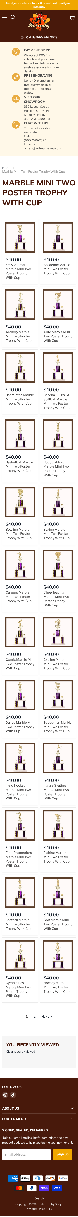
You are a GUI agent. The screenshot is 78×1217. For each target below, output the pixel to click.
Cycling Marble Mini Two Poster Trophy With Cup (57, 664)
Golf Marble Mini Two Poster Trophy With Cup (58, 924)
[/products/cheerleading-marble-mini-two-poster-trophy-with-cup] (58, 565)
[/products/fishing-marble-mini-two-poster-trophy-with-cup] (58, 825)
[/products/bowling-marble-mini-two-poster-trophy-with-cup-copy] (20, 502)
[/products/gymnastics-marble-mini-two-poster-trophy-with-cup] (20, 955)
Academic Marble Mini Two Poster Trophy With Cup (57, 269)
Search (39, 1198)
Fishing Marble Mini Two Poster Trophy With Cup (57, 857)
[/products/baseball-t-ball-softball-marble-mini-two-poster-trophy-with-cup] (58, 367)
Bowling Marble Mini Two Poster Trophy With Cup (19, 534)
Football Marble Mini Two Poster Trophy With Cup (19, 924)
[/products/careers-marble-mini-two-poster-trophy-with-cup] (20, 565)
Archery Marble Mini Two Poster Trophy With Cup (19, 336)
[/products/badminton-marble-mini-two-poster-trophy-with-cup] (20, 367)
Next (45, 1016)
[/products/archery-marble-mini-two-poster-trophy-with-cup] (20, 304)
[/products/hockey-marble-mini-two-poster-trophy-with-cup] (58, 955)
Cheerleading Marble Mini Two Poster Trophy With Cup (56, 598)
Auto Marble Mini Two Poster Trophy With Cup (58, 336)
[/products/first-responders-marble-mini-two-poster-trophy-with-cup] (20, 825)
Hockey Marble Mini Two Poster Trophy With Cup (57, 987)
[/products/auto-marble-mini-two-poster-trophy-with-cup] (58, 304)
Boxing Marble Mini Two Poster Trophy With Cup (57, 534)
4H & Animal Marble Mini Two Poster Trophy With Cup (18, 271)
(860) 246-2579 (46, 37)
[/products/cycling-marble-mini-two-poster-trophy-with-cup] (58, 632)
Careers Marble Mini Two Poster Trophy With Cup (19, 596)
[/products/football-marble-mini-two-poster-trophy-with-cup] (20, 892)
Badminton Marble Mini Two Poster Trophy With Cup (20, 399)
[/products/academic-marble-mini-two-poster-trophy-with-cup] (58, 237)
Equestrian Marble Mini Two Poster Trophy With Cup (58, 727)
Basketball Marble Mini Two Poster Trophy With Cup (19, 466)
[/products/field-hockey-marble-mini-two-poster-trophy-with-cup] (20, 758)
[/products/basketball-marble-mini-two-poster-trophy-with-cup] (20, 434)
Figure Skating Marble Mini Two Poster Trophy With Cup (56, 792)
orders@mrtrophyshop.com (42, 148)
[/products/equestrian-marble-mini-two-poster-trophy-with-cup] (58, 695)
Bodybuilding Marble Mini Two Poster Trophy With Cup (56, 468)
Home (6, 168)
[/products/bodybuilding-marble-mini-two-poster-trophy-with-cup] (58, 434)
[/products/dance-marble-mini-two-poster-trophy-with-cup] (20, 695)
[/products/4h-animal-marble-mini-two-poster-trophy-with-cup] (20, 237)
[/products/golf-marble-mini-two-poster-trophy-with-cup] (58, 892)
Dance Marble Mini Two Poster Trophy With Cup (20, 727)
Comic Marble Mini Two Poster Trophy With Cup (20, 664)
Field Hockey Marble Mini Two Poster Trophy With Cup (18, 792)
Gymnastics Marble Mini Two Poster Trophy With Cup (18, 989)
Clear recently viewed (20, 1051)
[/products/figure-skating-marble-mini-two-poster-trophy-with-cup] (58, 758)
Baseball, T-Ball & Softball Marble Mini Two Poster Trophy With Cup (57, 401)
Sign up (63, 1154)
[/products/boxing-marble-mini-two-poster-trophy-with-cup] (58, 502)
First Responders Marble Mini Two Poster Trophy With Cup (19, 859)
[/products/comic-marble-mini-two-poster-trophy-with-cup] (20, 632)
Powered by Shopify (39, 1208)
